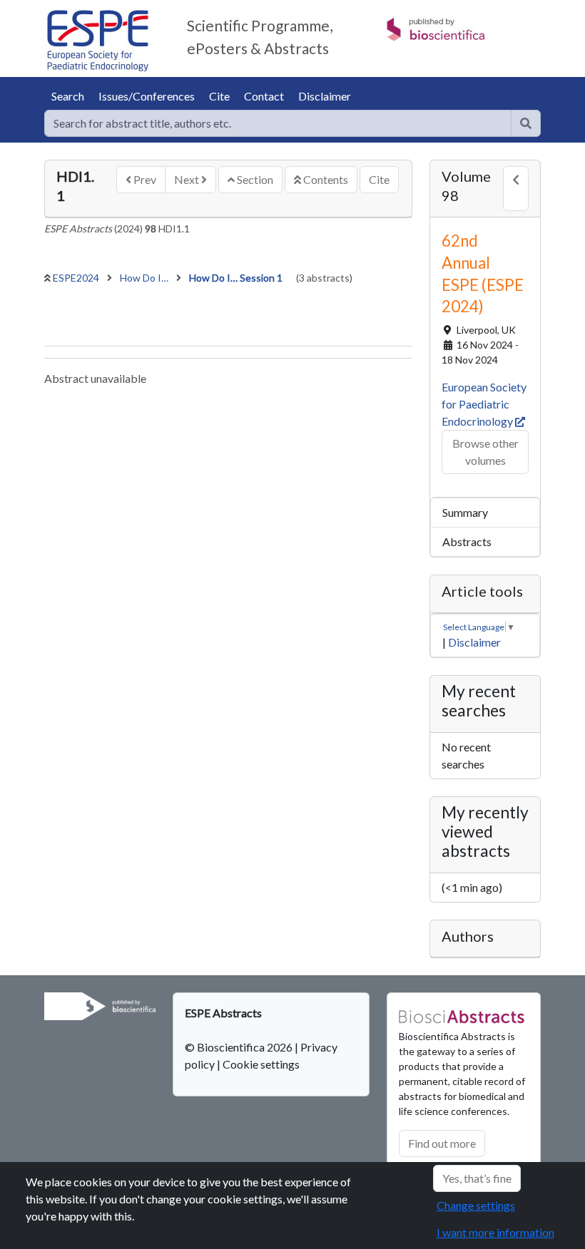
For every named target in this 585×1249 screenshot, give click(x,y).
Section (254, 179)
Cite (219, 96)
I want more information (495, 1232)
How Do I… (145, 278)
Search (67, 96)
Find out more (442, 1143)
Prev (143, 179)
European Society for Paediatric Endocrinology (484, 404)
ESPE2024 (77, 278)
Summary (465, 512)
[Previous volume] (516, 188)
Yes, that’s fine (477, 1178)
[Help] (526, 123)
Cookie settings (261, 1064)
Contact (264, 96)
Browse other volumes (485, 451)
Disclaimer (324, 96)
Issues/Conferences (146, 96)
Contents (324, 179)
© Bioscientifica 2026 (240, 1047)
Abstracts (467, 541)
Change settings (476, 1205)
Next (187, 179)
